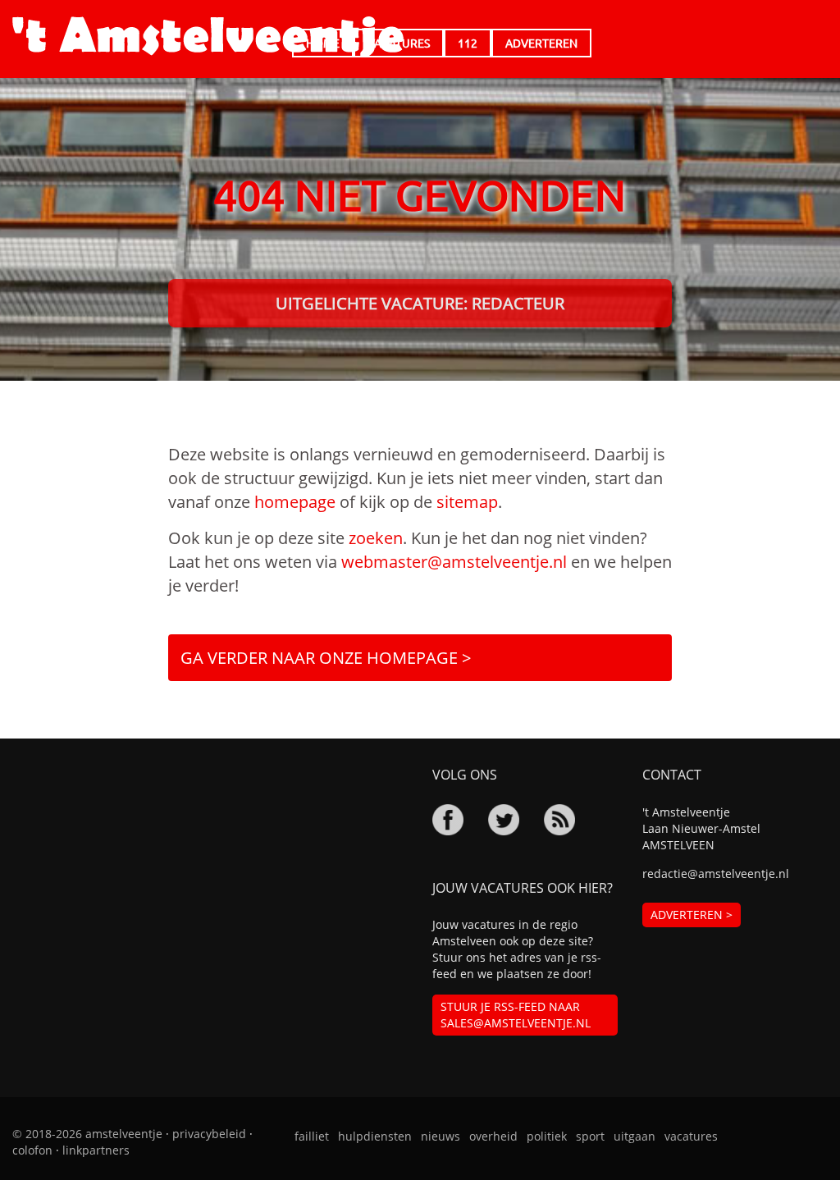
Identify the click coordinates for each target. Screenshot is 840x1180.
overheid (493, 1136)
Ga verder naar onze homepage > (325, 658)
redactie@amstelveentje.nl (715, 873)
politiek (547, 1136)
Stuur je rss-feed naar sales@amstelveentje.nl (516, 1015)
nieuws (440, 1136)
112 (467, 42)
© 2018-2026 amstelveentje (87, 1133)
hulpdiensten (375, 1136)
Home (323, 42)
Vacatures (399, 42)
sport (590, 1136)
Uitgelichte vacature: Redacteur (420, 303)
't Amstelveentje (208, 36)
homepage (295, 502)
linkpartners (96, 1150)
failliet (311, 1136)
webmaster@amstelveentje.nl (454, 562)
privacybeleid (209, 1133)
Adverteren (541, 42)
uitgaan (634, 1136)
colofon (32, 1150)
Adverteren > (692, 914)
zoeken (376, 538)
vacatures (691, 1136)
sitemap (467, 502)
